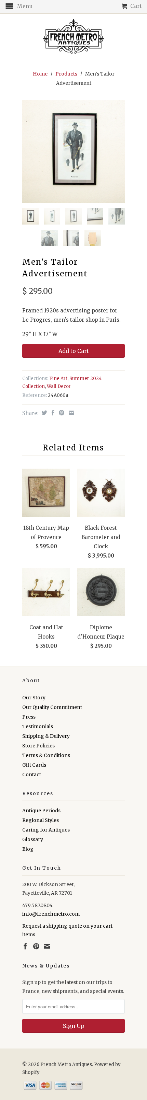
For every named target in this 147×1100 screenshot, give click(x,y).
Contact (31, 774)
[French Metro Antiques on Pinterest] (36, 946)
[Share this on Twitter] (43, 412)
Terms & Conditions (46, 755)
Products (66, 74)
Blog (28, 849)
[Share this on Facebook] (52, 412)
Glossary (32, 839)
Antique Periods (41, 810)
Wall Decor (59, 386)
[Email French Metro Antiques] (47, 946)
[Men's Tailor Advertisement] (73, 151)
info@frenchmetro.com (51, 914)
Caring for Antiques (46, 830)
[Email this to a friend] (70, 412)
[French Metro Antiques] (73, 36)
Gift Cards (34, 765)
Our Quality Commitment (52, 707)
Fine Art (58, 378)
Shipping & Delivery (46, 736)
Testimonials (37, 726)
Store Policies (38, 746)
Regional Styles (40, 820)
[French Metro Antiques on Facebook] (25, 946)
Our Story (33, 698)
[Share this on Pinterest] (60, 412)
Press (29, 717)
